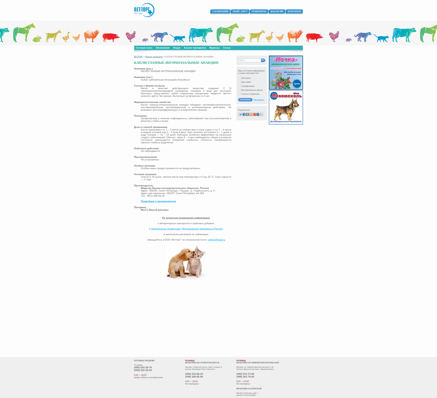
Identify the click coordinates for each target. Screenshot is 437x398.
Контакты (294, 11)
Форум (177, 48)
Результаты (259, 100)
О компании (220, 11)
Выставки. (246, 82)
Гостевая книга (144, 48)
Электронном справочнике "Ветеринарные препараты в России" (187, 229)
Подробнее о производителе (158, 201)
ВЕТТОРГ (138, 57)
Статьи (227, 48)
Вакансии (277, 11)
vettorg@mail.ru (216, 239)
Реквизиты (259, 11)
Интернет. (246, 78)
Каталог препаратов (195, 48)
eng (140, 13)
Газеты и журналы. (251, 94)
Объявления (163, 48)
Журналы (214, 48)
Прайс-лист (240, 11)
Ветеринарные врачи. (252, 90)
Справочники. (248, 86)
